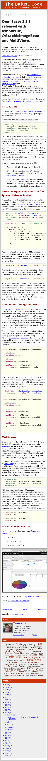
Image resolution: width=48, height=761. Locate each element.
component (27, 204)
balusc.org (26, 631)
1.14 (31, 152)
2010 (7, 745)
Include (25, 655)
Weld (27, 675)
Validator (19, 674)
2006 (7, 756)
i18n (12, 655)
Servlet (30, 668)
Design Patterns (20, 649)
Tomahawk (39, 670)
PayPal (35, 635)
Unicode (28, 672)
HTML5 (7, 655)
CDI (40, 644)
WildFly (40, 675)
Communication (10, 646)
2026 (7, 687)
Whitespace (33, 675)
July (8, 722)
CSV (20, 647)
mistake (34, 47)
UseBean (6, 673)
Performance (33, 662)
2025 (7, 690)
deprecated (30, 173)
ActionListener (10, 644)
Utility (12, 674)
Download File (31, 649)
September (11, 715)
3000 (7, 684)
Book (35, 644)
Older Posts (41, 609)
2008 (7, 751)
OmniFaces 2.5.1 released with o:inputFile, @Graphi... (23, 718)
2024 (7, 692)
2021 (7, 700)
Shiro (37, 668)
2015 (7, 733)
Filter (22, 653)
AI (17, 644)
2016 (7, 712)
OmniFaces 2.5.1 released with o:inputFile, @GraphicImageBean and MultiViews (20, 31)
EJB (25, 651)
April (8, 724)
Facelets (8, 653)
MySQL (22, 660)
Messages (10, 660)
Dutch (7, 651)
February (10, 727)
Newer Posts (7, 609)
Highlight (40, 653)
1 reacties (38, 596)
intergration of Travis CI (11, 81)
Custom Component (29, 647)
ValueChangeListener (32, 674)
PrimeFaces (34, 664)
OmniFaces (15, 601)
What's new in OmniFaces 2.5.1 (20, 101)
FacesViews (8, 464)
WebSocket (20, 675)
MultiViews (6, 446)
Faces (16, 653)
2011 (7, 743)
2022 (7, 697)
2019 (7, 705)
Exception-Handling (37, 651)
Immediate (18, 655)
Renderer (22, 666)
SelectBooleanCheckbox (33, 666)
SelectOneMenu (9, 668)
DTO (40, 649)
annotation (14, 338)
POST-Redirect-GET (22, 664)
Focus (27, 653)
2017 (7, 710)
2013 (7, 738)
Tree (15, 672)
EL (29, 651)
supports (24, 179)
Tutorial (21, 672)
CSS (16, 647)
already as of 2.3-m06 (15, 175)
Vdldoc (42, 673)
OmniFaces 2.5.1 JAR (32, 111)
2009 (7, 748)
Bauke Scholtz (20, 623)
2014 (7, 735)
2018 (7, 707)
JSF (9, 601)
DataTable (10, 649)
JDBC (41, 655)
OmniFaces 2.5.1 (9, 56)
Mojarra (16, 660)
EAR (13, 651)
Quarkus (42, 664)
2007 (7, 753)
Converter (10, 647)
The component (16, 309)
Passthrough (22, 662)
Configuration (38, 646)
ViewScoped (10, 675)
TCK (33, 670)
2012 (7, 740)
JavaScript (33, 655)
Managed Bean (36, 657)
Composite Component (25, 646)
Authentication (28, 644)
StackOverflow (15, 670)
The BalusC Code (24, 4)
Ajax (21, 644)
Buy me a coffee (18, 635)
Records (15, 666)
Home (24, 609)
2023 (7, 695)
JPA (5, 658)
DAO (39, 647)
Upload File (24, 601)
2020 (7, 702)
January (9, 730)
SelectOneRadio (21, 668)
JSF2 (18, 657)
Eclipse (19, 651)
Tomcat (9, 672)
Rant (9, 666)
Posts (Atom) (17, 614)
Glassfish (33, 653)
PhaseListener (9, 664)
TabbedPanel (26, 670)
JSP (25, 657)
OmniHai (13, 662)
